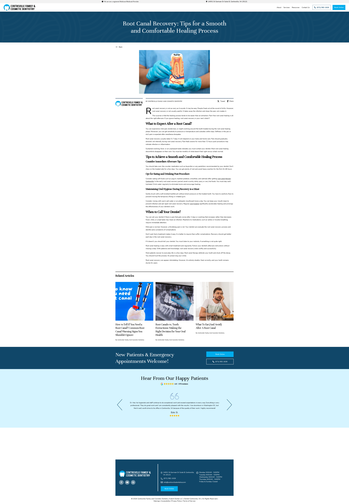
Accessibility (165, 501)
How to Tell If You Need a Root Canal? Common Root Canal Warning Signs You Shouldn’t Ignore (129, 330)
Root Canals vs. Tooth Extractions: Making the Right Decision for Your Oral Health (170, 330)
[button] (174, 384)
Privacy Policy (176, 501)
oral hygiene (194, 204)
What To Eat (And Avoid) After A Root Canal (208, 326)
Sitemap (157, 501)
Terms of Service (189, 501)
